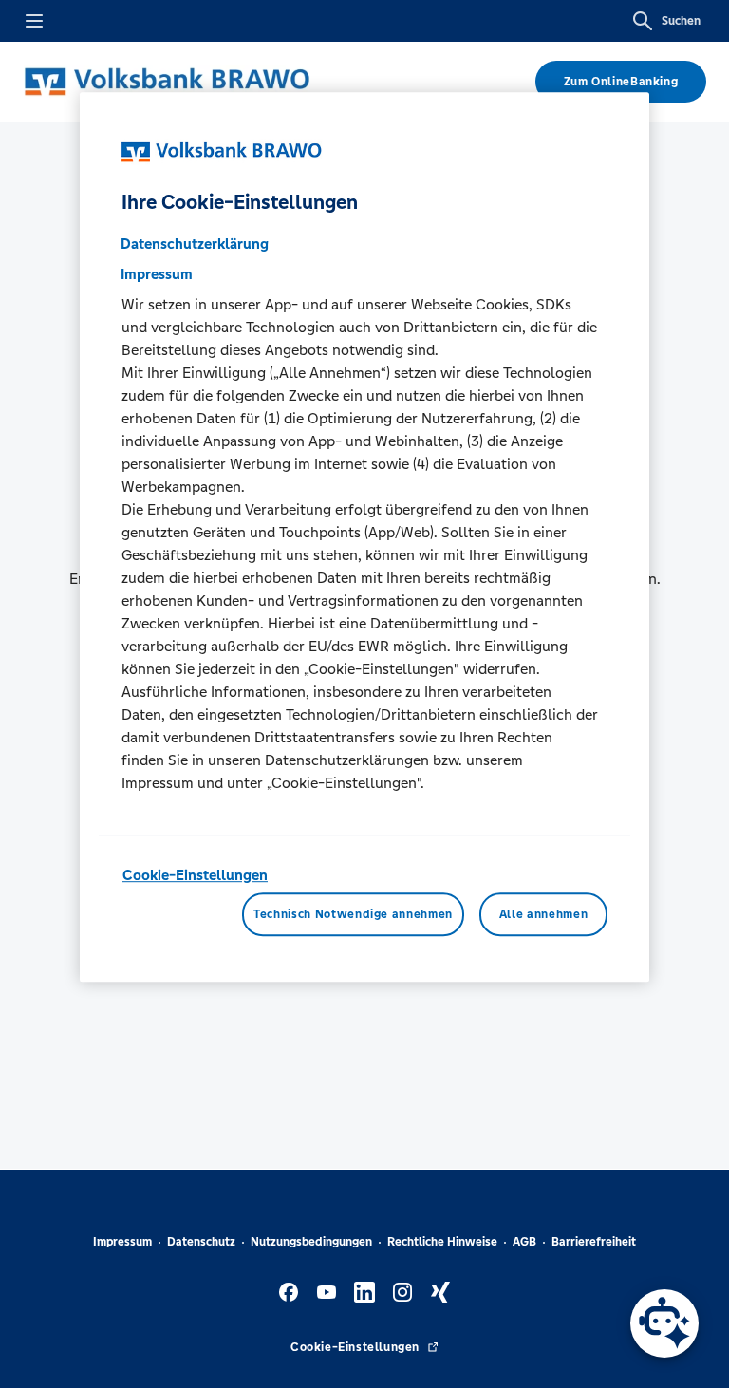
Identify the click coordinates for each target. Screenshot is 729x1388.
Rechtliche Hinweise (442, 1241)
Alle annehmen (543, 914)
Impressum (122, 1241)
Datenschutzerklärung (195, 243)
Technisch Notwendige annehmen (353, 914)
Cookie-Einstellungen (195, 875)
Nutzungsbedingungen (311, 1241)
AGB (524, 1241)
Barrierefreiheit (593, 1241)
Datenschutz (201, 1241)
